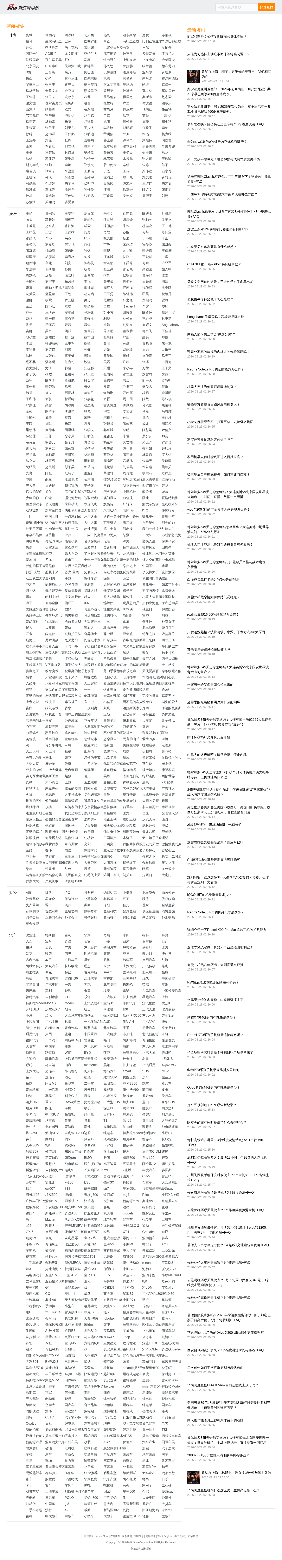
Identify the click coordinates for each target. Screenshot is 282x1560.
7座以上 (129, 1170)
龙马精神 (129, 553)
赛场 (106, 1207)
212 (67, 997)
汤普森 (89, 115)
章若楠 (108, 263)
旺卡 (29, 634)
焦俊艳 (167, 405)
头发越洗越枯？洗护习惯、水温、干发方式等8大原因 (226, 632)
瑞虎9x (31, 1238)
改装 (87, 1442)
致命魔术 (51, 671)
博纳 (87, 1361)
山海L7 (128, 1176)
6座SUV (71, 1275)
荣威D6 (128, 1331)
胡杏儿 (50, 442)
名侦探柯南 (92, 541)
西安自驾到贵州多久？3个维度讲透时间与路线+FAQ (225, 1350)
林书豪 (108, 109)
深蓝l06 (109, 1108)
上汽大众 (129, 966)
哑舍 (87, 325)
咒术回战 (51, 640)
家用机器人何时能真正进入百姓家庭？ (215, 457)
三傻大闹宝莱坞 (56, 652)
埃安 (106, 991)
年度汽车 (148, 1170)
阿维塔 (108, 1009)
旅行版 (89, 1114)
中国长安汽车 (171, 991)
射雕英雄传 (131, 831)
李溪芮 (70, 411)
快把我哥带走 (74, 510)
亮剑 (87, 844)
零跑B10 (90, 1331)
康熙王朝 (129, 819)
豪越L (88, 1127)
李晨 (29, 343)
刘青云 (50, 448)
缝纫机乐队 (170, 504)
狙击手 (70, 559)
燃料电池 (110, 1411)
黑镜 (145, 782)
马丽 (145, 411)
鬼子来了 (71, 677)
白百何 (167, 362)
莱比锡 (89, 47)
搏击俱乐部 (131, 658)
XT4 (126, 1232)
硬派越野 (32, 1448)
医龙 (126, 813)
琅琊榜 (70, 825)
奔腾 (165, 1232)
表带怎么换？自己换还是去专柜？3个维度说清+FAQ (225, 124)
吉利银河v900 (75, 1133)
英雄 (106, 776)
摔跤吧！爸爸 (94, 665)
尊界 (126, 953)
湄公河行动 (73, 498)
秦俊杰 (147, 386)
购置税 (50, 1479)
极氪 (48, 947)
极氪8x (108, 1368)
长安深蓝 (129, 1065)
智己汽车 (32, 1293)
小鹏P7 (167, 1133)
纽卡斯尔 (129, 35)
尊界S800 (130, 1083)
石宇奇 (167, 171)
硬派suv (167, 1188)
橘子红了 (129, 862)
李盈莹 (70, 171)
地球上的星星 (74, 714)
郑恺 (165, 337)
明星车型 (168, 1331)
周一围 (128, 399)
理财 (145, 905)
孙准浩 (128, 91)
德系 (145, 1479)
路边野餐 (90, 733)
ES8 (87, 1182)
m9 (105, 1170)
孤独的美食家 (55, 819)
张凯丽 (108, 337)
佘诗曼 (31, 442)
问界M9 (50, 1083)
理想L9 (70, 1176)
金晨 (29, 306)
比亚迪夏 (110, 1164)
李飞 (87, 281)
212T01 (89, 1256)
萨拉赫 (128, 66)
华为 (87, 935)
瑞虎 (48, 1015)
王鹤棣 (70, 232)
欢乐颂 (89, 831)
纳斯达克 (110, 892)
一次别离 (90, 708)
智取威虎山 (92, 498)
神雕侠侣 (32, 838)
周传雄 (128, 473)
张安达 (89, 196)
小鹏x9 (128, 1244)
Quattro (31, 1423)
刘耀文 (147, 325)
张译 (145, 362)
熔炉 (126, 652)
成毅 (87, 226)
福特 (145, 935)
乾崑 (126, 1510)
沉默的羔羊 (34, 695)
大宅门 (167, 875)
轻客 (165, 1238)
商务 (126, 1485)
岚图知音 (51, 1232)
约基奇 (50, 109)
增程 (106, 1423)
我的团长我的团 (134, 844)
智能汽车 (168, 1399)
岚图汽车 (148, 960)
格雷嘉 (50, 1120)
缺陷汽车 (148, 1417)
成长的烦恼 (73, 788)
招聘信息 (139, 1536)
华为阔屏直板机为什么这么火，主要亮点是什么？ (223, 1490)
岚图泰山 (110, 1083)
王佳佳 (167, 331)
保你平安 (168, 541)
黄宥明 (167, 380)
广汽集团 (51, 984)
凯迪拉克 (32, 972)
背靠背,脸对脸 (152, 733)
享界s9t (89, 1145)
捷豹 (165, 1021)
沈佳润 (147, 287)
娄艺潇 (128, 411)
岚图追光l (149, 1145)
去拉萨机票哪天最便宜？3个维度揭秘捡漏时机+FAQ (225, 1210)
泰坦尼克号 (53, 590)
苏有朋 (108, 331)
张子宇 (50, 128)
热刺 (106, 35)
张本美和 (129, 146)
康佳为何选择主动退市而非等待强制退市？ (218, 54)
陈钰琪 (167, 399)
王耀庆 (167, 250)
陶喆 (68, 331)
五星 (29, 1460)
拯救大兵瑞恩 (133, 683)
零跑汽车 (148, 997)
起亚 (68, 972)
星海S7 (128, 1293)
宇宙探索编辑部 (37, 553)
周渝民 (108, 461)
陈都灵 (89, 263)
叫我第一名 (53, 714)
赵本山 (89, 337)
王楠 (29, 152)
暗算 (145, 869)
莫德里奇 (168, 91)
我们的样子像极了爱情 (42, 566)
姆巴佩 (89, 72)
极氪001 (168, 1145)
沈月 (87, 232)
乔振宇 (128, 386)
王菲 (48, 436)
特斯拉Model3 (36, 1355)
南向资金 (168, 892)
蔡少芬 (147, 436)
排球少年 (110, 640)
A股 (28, 892)
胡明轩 (128, 128)
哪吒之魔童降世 (134, 479)
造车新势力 (92, 1423)
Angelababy (170, 325)
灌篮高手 (168, 634)
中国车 (50, 1046)
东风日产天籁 (171, 1361)
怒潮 (126, 535)
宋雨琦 (128, 244)
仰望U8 (50, 1151)
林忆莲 (31, 436)
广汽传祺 (148, 966)
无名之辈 (90, 510)
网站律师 (150, 1536)
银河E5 (70, 1331)
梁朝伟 (31, 430)
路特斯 (50, 1052)
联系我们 (127, 1536)
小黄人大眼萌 (152, 597)
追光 (29, 1349)
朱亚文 (108, 213)
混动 (68, 1077)
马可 (68, 386)
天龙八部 (148, 831)
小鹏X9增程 (170, 1195)
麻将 (68, 745)
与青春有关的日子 (39, 875)
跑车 (145, 1083)
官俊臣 (147, 244)
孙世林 (147, 91)
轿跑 (29, 1083)
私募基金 (110, 899)
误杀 (165, 491)
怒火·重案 (72, 572)
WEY (68, 1052)
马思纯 (167, 411)
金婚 (29, 850)
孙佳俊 (89, 189)
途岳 (165, 1355)
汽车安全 (110, 1417)
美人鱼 (31, 485)
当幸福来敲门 (36, 658)
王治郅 (31, 140)
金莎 (29, 411)
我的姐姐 (110, 566)
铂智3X (108, 1182)
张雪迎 (128, 374)
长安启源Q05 (55, 1207)
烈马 (68, 1009)
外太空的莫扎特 (153, 559)
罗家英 (167, 442)
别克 (29, 953)
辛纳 (126, 165)
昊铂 (106, 1065)
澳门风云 (110, 498)
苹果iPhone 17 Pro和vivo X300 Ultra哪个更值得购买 (225, 1332)
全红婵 (50, 183)
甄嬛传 (50, 825)
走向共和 (90, 819)
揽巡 (126, 1151)
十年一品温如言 (95, 559)
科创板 (89, 892)
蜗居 (68, 850)
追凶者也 (71, 733)
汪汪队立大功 (36, 578)
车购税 (31, 1250)
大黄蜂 (50, 627)
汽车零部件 (73, 1417)
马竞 (106, 41)
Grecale (148, 1232)
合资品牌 (90, 1405)
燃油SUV (52, 1133)
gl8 (67, 1504)
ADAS (127, 1436)
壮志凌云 (110, 627)
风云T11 (90, 1089)
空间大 (50, 1405)
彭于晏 (70, 467)
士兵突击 (110, 844)
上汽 (165, 997)
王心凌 (147, 318)
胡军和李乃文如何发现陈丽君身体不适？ (217, 36)
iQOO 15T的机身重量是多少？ (209, 895)
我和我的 (71, 485)
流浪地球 (71, 479)
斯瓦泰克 (32, 165)
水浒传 (128, 838)
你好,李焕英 (112, 479)
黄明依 (108, 134)
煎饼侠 (128, 498)
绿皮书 (50, 702)
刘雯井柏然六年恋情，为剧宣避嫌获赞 (215, 965)
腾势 (106, 960)
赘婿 (68, 763)
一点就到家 (73, 516)
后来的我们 (34, 491)
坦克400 (129, 1139)
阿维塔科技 (34, 966)
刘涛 (68, 349)
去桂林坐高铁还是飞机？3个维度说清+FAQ (218, 1297)
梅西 (29, 78)
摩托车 (70, 1485)
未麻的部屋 (111, 695)
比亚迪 (31, 935)
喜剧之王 (32, 671)
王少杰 (89, 128)
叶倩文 (167, 430)
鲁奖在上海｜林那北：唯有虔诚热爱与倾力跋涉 (236, 1472)
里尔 (145, 47)
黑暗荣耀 (71, 801)
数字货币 (90, 911)
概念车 (167, 1083)
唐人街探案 (150, 479)
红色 (68, 869)
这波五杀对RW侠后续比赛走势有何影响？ (218, 229)
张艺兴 (108, 269)
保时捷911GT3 (172, 1374)
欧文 (68, 109)
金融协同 (71, 911)
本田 (48, 960)
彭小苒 (108, 312)
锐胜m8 (109, 1201)
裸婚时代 (90, 850)
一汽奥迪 (32, 1300)
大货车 (31, 1046)
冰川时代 (110, 615)
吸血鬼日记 (131, 776)
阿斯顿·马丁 (73, 1040)
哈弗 (106, 966)
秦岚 (68, 417)
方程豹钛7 (169, 1120)
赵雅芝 (108, 436)
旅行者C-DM (151, 1151)
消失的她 (168, 522)
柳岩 (106, 411)
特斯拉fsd (149, 1133)
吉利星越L (33, 1281)
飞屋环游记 (92, 609)
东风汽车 (148, 991)
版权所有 (146, 1548)
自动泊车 (71, 1411)
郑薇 (48, 140)
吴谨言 (50, 325)
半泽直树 (168, 807)
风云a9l (31, 1133)
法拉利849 (33, 1337)
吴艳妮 (128, 196)
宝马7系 (90, 1238)
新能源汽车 (170, 1392)
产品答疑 (193, 1536)
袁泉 (87, 423)
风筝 (87, 869)
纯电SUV (110, 1077)
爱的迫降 (51, 801)
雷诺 (126, 991)
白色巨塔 (110, 813)
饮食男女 (110, 689)
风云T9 (89, 1139)
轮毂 (165, 1207)
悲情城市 (90, 739)
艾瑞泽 (50, 1071)
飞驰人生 (90, 491)
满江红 (128, 522)
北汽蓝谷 (168, 1009)
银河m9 (50, 1318)
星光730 (32, 1287)
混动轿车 (148, 1238)
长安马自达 (131, 1052)
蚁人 (29, 627)
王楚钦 (50, 152)
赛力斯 (147, 953)
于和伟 (31, 399)
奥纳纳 (128, 84)
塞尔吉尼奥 (53, 103)
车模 (29, 1454)
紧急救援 (129, 584)
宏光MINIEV (74, 1225)
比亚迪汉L (72, 1244)
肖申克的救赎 (133, 640)
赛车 (126, 1448)
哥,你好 (31, 559)
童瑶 (145, 417)
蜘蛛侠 (128, 609)
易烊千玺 (168, 312)
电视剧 (167, 745)
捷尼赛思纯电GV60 (137, 1312)
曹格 (29, 318)
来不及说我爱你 (134, 850)
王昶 (126, 171)
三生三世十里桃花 (78, 856)
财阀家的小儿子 (76, 807)
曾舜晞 (70, 399)
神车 (29, 1139)
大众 (29, 941)
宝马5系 (109, 1331)
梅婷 (87, 257)
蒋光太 (70, 84)
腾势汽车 (148, 1028)
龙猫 (48, 658)
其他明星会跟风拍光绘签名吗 (208, 649)
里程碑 (167, 1485)
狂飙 (68, 751)
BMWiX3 (51, 1361)
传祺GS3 (148, 1306)
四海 (48, 559)
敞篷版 (108, 1263)
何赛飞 (70, 244)
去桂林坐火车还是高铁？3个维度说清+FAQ (218, 1262)
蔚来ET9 (168, 1312)
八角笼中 (148, 522)
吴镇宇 (89, 448)
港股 (48, 892)
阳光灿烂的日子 (153, 683)
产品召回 (168, 1417)
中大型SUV (111, 1102)
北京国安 (32, 66)
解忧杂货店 (150, 504)
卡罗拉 (108, 1145)
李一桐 (50, 318)
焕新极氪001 (151, 1368)
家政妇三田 (92, 813)
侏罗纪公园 (111, 590)
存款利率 (32, 911)
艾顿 (145, 115)
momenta (91, 1065)
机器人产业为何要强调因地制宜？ (212, 387)
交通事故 (90, 1454)
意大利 (108, 1504)
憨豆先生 (51, 788)
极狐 (165, 972)
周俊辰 (128, 121)
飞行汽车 (90, 1417)
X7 (67, 1510)
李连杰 (89, 318)
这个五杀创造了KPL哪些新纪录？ (212, 1105)
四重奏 (128, 807)
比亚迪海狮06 (94, 1225)
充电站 (31, 1497)
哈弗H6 (31, 1102)
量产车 (89, 1491)
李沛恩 (89, 287)
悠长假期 (110, 807)
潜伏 (165, 825)
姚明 (106, 121)
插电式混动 (150, 1436)
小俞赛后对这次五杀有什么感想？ (212, 246)
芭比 (126, 627)
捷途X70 (168, 1293)
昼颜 (48, 813)
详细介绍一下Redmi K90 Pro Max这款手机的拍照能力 (226, 930)
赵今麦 (50, 226)
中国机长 (129, 491)
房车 (145, 1077)
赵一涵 (70, 337)
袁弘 (48, 399)
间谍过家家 (92, 640)
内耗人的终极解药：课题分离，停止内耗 (217, 754)
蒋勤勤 (128, 405)
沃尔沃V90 (131, 1089)
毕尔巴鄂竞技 (171, 41)
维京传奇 (129, 794)
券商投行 (110, 917)
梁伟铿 (147, 171)
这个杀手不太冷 (37, 646)
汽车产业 (148, 1442)
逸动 (145, 1225)
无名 (106, 541)
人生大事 (90, 522)
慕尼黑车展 (34, 1467)
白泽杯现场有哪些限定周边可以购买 (213, 859)
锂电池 (70, 1423)
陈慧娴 (147, 430)
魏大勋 (108, 238)
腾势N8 (128, 1108)
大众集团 (148, 1497)
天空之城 (148, 658)
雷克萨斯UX (74, 1312)
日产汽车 (51, 1040)
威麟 (87, 1510)
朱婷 (145, 165)
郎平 (165, 165)
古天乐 (31, 448)
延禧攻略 (129, 825)
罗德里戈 (32, 84)
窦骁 (87, 355)
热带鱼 (108, 745)
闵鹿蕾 (167, 140)
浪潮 (87, 714)
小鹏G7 (128, 1269)
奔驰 (165, 935)
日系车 (50, 1497)
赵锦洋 (50, 134)
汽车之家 (168, 1448)
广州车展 (71, 1442)
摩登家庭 (168, 770)
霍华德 (50, 115)
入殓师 (31, 683)
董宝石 (89, 331)
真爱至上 (168, 695)
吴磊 (106, 362)
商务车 (108, 1293)
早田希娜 (168, 146)
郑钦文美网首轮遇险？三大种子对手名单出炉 (220, 282)
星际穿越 (148, 646)
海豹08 (147, 1269)
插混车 (50, 1250)
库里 (126, 103)
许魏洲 (108, 393)
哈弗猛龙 (90, 1306)
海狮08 (108, 1281)
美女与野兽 (73, 597)
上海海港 (129, 60)
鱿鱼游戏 (110, 770)
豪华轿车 (32, 1089)
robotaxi (109, 1318)
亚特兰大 (90, 53)
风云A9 (147, 1096)
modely (128, 1213)
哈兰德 (147, 66)
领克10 (50, 1238)
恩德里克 (90, 91)
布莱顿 (167, 35)
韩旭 (126, 134)
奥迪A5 (147, 1201)
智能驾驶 (90, 1399)
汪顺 (106, 189)
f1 (124, 1497)
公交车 (31, 1182)
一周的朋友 (131, 559)
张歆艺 (128, 423)
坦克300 (32, 1108)
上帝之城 (32, 702)
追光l (87, 1281)
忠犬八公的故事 (134, 646)
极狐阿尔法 (73, 1269)
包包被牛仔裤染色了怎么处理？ (210, 299)
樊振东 (147, 152)
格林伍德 (32, 91)
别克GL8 (71, 1096)
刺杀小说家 (131, 516)
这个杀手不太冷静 (58, 522)
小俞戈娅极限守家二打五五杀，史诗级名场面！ (222, 422)
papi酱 (128, 250)
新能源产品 (111, 1355)
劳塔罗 (167, 72)
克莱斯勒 (168, 1028)
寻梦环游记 (53, 615)
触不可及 (168, 652)
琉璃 (126, 856)
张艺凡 (128, 269)
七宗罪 (89, 671)
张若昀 (70, 250)
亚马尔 (147, 72)
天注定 (147, 720)
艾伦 (165, 374)
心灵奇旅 (71, 584)
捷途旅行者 (92, 1102)
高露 (48, 405)
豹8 (125, 1009)
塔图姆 (70, 115)
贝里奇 (128, 97)
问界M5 (128, 1287)
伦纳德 (147, 109)
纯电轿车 (110, 1219)
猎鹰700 (129, 1157)
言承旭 (128, 461)
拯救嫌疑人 (131, 547)
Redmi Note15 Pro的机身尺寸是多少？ (215, 912)
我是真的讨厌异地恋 (118, 559)
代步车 (147, 1219)
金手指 (50, 535)
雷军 (48, 1392)
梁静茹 (167, 467)
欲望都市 (110, 788)
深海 (126, 541)
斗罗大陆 (90, 763)
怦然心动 (71, 658)
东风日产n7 (73, 1151)
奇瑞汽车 (51, 978)
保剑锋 (108, 220)
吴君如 (128, 442)
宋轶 (87, 417)
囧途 (145, 498)
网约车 (50, 1139)
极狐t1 (50, 1182)
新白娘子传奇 (152, 838)
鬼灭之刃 (71, 640)
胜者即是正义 (36, 862)
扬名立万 (90, 572)
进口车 (31, 1213)
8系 (144, 1281)
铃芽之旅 (148, 634)
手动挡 (50, 1306)
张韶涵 (70, 226)
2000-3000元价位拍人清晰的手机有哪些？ (218, 1455)
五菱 (106, 953)
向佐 (87, 244)
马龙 (165, 152)
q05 (28, 1225)
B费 (28, 72)
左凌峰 (70, 312)
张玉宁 (50, 84)
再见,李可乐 (54, 541)
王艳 (29, 213)
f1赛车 (30, 1331)
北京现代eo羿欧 (37, 1176)
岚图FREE (72, 1337)
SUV (145, 1071)
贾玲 (165, 300)
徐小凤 (70, 436)
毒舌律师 (110, 547)
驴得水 (128, 733)
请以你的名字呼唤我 (60, 689)
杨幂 (87, 269)
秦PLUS (129, 1349)
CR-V (146, 1176)
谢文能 (31, 103)
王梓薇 (31, 232)
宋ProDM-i (150, 1349)
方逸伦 (31, 1059)
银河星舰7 (110, 1139)
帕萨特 (128, 1145)
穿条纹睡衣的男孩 (175, 671)
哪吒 (29, 1065)
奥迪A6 (50, 1300)
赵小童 (31, 337)
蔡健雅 (108, 473)
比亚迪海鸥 (73, 1324)
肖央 (48, 393)
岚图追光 (129, 1077)
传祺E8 (108, 1287)
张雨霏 (167, 189)
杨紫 (48, 300)
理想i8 (50, 1225)
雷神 (145, 615)
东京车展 (110, 1460)
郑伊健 (108, 448)
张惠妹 (128, 454)
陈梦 (29, 159)
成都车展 (32, 1491)
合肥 (145, 1491)
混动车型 (148, 1275)
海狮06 (128, 1256)
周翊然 (89, 220)
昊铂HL (70, 1349)
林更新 (167, 318)
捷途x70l (51, 1368)
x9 (86, 1287)
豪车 (29, 1479)
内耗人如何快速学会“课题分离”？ (211, 334)
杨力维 (167, 134)
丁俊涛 (70, 196)
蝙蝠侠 (108, 603)
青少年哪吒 (53, 745)
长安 (87, 941)
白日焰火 (32, 733)
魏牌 (48, 953)
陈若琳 (128, 183)
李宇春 (31, 349)
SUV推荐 (52, 1331)
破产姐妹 (148, 770)
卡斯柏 (50, 269)
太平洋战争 (73, 794)
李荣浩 (50, 386)
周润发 (167, 423)
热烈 (29, 547)
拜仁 (29, 47)
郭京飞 (147, 331)
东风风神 (90, 1046)
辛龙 (48, 263)
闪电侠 (50, 634)
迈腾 (87, 1133)
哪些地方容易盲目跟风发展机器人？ (213, 404)
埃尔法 (31, 1127)
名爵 (145, 1059)
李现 (106, 250)
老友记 (167, 763)
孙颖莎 (108, 152)
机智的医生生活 (37, 801)
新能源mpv (131, 1201)
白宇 (29, 380)
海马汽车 (110, 1071)
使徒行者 (168, 510)
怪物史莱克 (111, 609)
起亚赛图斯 (92, 1213)
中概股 (128, 892)
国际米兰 (32, 53)
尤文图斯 (71, 53)
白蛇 (48, 498)
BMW (88, 1157)
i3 (85, 1349)
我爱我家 (51, 844)
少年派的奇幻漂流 (116, 665)
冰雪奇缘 (168, 590)
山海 (68, 1065)
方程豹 (108, 978)
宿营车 (89, 1368)
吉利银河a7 (170, 1380)
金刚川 (50, 578)
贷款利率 (51, 911)
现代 (145, 978)
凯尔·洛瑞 (33, 1028)
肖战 (106, 232)
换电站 (89, 1411)
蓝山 (145, 1102)
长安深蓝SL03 (113, 1349)
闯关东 (128, 875)
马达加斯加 (92, 615)
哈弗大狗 (168, 1281)
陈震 (106, 1392)
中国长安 (168, 978)
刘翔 (165, 196)
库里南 (167, 1213)
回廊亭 (167, 547)
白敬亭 (167, 349)
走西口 (147, 875)
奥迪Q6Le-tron (172, 1349)
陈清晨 (108, 177)
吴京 (48, 331)
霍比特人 (51, 609)
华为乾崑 (90, 1479)
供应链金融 (150, 911)
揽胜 (87, 1120)
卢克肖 (70, 91)
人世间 (50, 751)
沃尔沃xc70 (92, 1164)
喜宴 (48, 720)
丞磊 (48, 275)
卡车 (29, 1485)
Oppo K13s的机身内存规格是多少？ (213, 1087)
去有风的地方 (36, 757)
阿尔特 (89, 1071)
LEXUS (167, 1059)
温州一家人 (111, 875)
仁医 (145, 813)
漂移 (48, 1411)
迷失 (87, 776)
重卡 (48, 1102)
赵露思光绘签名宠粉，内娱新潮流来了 (215, 1000)
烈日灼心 (51, 733)
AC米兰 (51, 53)
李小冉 (128, 368)
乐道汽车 (71, 1028)
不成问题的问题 (115, 733)
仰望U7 (108, 1269)
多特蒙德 (148, 53)
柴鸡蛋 (108, 281)
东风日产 (90, 947)
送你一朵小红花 (115, 516)
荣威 (145, 984)
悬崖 (29, 869)
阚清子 (50, 411)
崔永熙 (89, 109)
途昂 (126, 1207)
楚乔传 (50, 856)
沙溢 (87, 362)
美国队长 (168, 597)
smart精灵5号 (152, 1386)
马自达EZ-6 (34, 1368)
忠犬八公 (71, 553)
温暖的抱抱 (111, 584)
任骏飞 (147, 128)
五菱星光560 (54, 1281)
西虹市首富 (150, 485)
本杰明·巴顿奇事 (154, 677)
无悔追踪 (110, 869)
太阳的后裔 (150, 801)
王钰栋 (31, 97)
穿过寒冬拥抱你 (115, 572)
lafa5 (107, 1491)
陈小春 (128, 448)
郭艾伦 (70, 146)
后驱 (48, 1423)
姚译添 (50, 250)
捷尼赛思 (168, 1040)
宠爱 (126, 578)
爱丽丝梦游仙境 (37, 609)
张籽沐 (89, 312)
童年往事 (71, 739)
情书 (29, 677)
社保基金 (32, 899)
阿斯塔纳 (129, 1040)
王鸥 (29, 423)
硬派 (145, 1300)
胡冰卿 (70, 405)
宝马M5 (70, 1343)
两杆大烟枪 (170, 658)
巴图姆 (167, 115)
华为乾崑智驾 (133, 1423)
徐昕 (29, 134)
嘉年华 (70, 726)
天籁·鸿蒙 (91, 1318)
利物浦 (50, 35)
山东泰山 (51, 66)
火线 (29, 794)
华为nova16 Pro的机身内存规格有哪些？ (217, 141)
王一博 (167, 226)
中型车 (70, 1516)
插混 (87, 1077)
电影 (29, 479)
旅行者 (128, 1096)
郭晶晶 (31, 183)
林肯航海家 (111, 1250)
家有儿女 (71, 844)
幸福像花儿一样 (56, 875)
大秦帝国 (90, 862)
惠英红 (89, 442)
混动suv (51, 1201)
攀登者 (147, 491)
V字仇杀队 (53, 665)
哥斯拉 (147, 621)
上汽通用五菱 (74, 1059)
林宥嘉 (50, 461)
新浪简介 (89, 1536)
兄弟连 (50, 794)
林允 (87, 411)
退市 (48, 905)
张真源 (31, 250)
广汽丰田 (71, 960)
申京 (106, 115)
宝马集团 (32, 984)
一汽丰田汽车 (152, 1355)
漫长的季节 (92, 757)
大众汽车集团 (74, 1015)
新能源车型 (53, 1213)
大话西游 (110, 652)
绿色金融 (32, 917)
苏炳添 (31, 202)
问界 (68, 953)
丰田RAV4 (52, 1312)
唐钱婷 (50, 196)
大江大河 (32, 751)
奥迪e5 (128, 1114)
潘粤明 (50, 362)
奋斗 (48, 850)
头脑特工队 (34, 615)
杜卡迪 (128, 1059)
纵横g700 (91, 1195)
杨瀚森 (50, 121)
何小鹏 (70, 1392)
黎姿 (165, 436)
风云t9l (108, 1256)
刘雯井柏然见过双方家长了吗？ (210, 439)
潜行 (68, 535)
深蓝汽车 (90, 1028)
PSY (87, 238)
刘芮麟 (128, 213)
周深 (165, 281)
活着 (145, 689)
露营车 (70, 1467)
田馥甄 (89, 461)
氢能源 (167, 1300)
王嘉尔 (89, 275)
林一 (29, 312)
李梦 (165, 128)
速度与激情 (150, 590)
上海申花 (148, 60)
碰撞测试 (148, 1411)
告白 (29, 708)
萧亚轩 (89, 473)
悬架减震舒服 (113, 1448)
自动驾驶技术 (113, 1436)
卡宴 (87, 991)
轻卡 (106, 1312)
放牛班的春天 (94, 652)
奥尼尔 (128, 109)
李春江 (50, 146)
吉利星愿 (71, 1238)
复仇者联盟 (73, 590)
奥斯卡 (147, 97)
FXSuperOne (152, 1324)
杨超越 (70, 281)
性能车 (89, 1151)
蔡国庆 (31, 257)
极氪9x (70, 1114)
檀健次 (147, 226)
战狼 (48, 479)
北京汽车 (110, 1028)
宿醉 (68, 609)
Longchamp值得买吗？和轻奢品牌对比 (215, 317)
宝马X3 (89, 1275)
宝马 (48, 941)
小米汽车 (51, 1089)
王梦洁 (89, 171)
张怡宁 (89, 159)
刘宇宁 (50, 281)
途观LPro (32, 1324)
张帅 (48, 165)
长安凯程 (90, 1059)
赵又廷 (50, 467)
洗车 (165, 1454)
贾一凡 (128, 177)
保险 (106, 905)
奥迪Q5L (129, 1188)
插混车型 (90, 1380)
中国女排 (51, 516)
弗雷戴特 (32, 115)
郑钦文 (89, 165)
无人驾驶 (32, 1399)
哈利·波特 (52, 597)
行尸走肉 (148, 776)
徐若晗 (70, 275)
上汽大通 (148, 1009)
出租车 (167, 1219)
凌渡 (145, 1374)
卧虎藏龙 (71, 720)
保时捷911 (110, 1015)
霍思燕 (89, 405)
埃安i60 (128, 1102)
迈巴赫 (31, 991)
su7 (106, 1188)
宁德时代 (71, 1479)
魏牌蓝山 (148, 1213)
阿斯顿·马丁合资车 (78, 1491)
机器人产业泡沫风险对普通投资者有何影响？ (220, 544)
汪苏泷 (128, 287)
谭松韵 (147, 275)
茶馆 (165, 733)
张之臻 (147, 159)
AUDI (107, 1021)
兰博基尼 (129, 978)
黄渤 (106, 343)
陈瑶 (68, 306)
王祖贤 (70, 454)
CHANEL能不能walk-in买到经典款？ (214, 264)
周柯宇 (70, 220)
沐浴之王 (90, 516)
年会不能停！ (36, 535)
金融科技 (110, 911)
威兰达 (167, 1077)
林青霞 (147, 454)
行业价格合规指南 (136, 1417)
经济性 (167, 1497)
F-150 (69, 1182)
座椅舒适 (90, 1448)
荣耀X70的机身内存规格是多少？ (211, 1017)
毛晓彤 (31, 417)
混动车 (128, 1219)
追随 (106, 714)
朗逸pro (70, 1157)
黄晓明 (147, 343)
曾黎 (106, 306)
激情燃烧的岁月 (173, 844)
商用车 (147, 1089)
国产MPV (52, 1355)
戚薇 (48, 417)
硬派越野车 (92, 1250)
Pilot (145, 1195)
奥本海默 (148, 627)
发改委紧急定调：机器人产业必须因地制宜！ (220, 947)
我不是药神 (131, 485)
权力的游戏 (34, 770)
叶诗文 (147, 189)
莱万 (68, 72)
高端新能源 (131, 1504)
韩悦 (48, 177)
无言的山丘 (131, 739)
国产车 (70, 1405)
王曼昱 (128, 152)
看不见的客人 (133, 702)
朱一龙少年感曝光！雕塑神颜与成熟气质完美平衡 (223, 159)
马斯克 (31, 1392)
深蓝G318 (149, 1343)
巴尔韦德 (90, 78)
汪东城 (108, 257)
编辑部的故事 (36, 844)
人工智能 (90, 683)
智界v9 (147, 1139)
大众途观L (169, 1182)
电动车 (50, 1399)
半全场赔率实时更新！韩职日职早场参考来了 (220, 1052)
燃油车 (50, 1077)
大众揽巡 (90, 1355)
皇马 (29, 41)
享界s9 (50, 1096)
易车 (48, 1454)
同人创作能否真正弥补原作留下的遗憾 (215, 1420)
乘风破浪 (71, 504)
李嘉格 (70, 257)
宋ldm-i (89, 1324)
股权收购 (168, 899)
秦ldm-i (70, 1293)
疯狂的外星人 (74, 491)
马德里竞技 (131, 41)
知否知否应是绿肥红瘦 (119, 825)
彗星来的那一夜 (37, 720)
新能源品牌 (131, 1318)
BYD (87, 1052)
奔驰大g (129, 1306)
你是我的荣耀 (113, 763)
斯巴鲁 (31, 1052)
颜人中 (167, 269)
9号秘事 (167, 782)
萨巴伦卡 (110, 165)
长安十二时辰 (171, 856)
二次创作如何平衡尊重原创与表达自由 (215, 1367)
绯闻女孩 (90, 788)
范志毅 (167, 97)
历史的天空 (150, 844)
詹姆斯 (70, 103)
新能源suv (72, 1287)
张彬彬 (70, 374)
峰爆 (165, 566)
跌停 (145, 899)
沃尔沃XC (52, 1009)
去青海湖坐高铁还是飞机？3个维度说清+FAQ (220, 1192)
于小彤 (147, 238)
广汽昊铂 (148, 1021)
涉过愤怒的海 (171, 535)
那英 (145, 337)
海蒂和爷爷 (73, 695)
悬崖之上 (129, 566)
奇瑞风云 (51, 1244)
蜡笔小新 (71, 541)
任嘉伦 (70, 362)
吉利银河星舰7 (172, 1225)
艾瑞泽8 (167, 1287)
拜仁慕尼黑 (53, 60)
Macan (50, 1219)
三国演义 (110, 838)
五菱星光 (129, 1164)
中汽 (29, 1015)
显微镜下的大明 (173, 757)
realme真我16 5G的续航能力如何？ (213, 614)
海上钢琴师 (34, 652)
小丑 (106, 621)
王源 (48, 232)
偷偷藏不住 (131, 763)
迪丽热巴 (110, 226)
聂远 (87, 386)
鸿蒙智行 (168, 1473)
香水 (68, 708)
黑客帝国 (71, 683)
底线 (126, 757)
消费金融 (168, 911)
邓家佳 (31, 405)
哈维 (145, 84)
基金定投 (148, 917)
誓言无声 (129, 869)
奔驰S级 (168, 1015)
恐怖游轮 (168, 714)
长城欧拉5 (91, 1176)
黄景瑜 (108, 355)
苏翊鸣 (50, 202)
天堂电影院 (53, 677)
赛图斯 (167, 1170)
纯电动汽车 (34, 1275)
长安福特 (110, 1059)
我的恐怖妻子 (74, 813)
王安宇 (70, 213)
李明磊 (70, 287)
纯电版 (147, 1405)
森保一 (167, 84)
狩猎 (29, 689)
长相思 (147, 751)
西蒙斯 (31, 109)
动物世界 (32, 510)
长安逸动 (110, 1380)
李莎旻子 (129, 306)
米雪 (126, 436)
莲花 (106, 1052)
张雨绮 (108, 374)
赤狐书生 (148, 584)
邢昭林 (70, 393)
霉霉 (29, 287)
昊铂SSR (91, 1269)
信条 (165, 578)
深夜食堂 (71, 819)
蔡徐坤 (31, 263)
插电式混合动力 (56, 1436)
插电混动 (148, 1423)
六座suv (109, 1306)
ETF (126, 899)
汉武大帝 (148, 819)
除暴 (106, 578)
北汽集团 (110, 984)
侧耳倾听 (90, 695)
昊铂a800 (91, 1497)
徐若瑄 (147, 467)
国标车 (167, 1405)
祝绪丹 (167, 294)
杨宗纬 (147, 473)
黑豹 (29, 597)
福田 (106, 1040)
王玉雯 (108, 294)
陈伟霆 (167, 232)
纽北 (145, 1460)
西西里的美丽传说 (116, 683)
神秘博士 (32, 788)
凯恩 (106, 78)
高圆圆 (147, 269)
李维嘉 (147, 250)
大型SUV (32, 1145)
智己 (68, 991)
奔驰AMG (169, 1065)
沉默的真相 (34, 831)
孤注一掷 (71, 529)
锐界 (106, 1232)
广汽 (68, 947)
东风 (29, 947)
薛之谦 (128, 300)
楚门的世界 (170, 646)
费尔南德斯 (170, 78)
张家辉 (70, 448)
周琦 (145, 121)
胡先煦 (89, 294)
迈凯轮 (167, 1052)
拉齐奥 (128, 53)
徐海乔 (89, 393)
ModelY (51, 1003)
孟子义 (167, 220)
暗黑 (165, 801)
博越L (69, 1195)
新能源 (147, 1392)
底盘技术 (71, 1436)
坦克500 (51, 1195)
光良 (29, 473)
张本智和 (110, 146)
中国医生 (148, 566)
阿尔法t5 (168, 1114)
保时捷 (147, 941)
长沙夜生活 (111, 553)
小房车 (50, 1386)
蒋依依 (147, 405)
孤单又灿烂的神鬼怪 (99, 801)
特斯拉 (50, 935)
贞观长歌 (51, 881)
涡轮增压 (90, 1436)
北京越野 (51, 1127)
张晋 (106, 399)
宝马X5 (108, 1003)
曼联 (145, 35)
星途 (87, 960)
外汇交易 (168, 917)
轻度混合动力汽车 (39, 1436)
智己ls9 (147, 1120)
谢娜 (29, 300)
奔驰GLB (32, 1009)
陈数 (145, 399)
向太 (29, 220)
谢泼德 (147, 103)
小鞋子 (108, 702)
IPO (67, 892)
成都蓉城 (168, 60)
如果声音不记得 (173, 584)
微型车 (147, 1244)
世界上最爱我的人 (78, 566)
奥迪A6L (71, 1213)
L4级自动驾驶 (75, 1429)
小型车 (70, 1306)
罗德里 (89, 66)
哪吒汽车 (51, 1059)
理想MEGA (73, 1263)
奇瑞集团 (148, 1040)
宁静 (106, 244)
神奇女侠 (168, 621)
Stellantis (52, 1028)
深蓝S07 (32, 1151)
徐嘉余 (128, 189)
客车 (48, 1485)
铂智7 (146, 1114)
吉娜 (29, 331)
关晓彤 (31, 281)
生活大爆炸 (53, 770)
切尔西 (89, 35)
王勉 (68, 294)
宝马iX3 (167, 1263)
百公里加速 (92, 1429)
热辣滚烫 (90, 529)
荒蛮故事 (32, 714)
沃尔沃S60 (131, 1263)
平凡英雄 (168, 553)
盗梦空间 (110, 646)
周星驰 (70, 430)
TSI (164, 1429)
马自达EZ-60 (93, 1337)
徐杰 (145, 134)
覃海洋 (50, 189)
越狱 (68, 776)
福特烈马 (148, 1207)
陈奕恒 (147, 312)
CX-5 (29, 1232)
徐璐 (48, 423)
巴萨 (68, 41)
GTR (106, 1324)
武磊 (87, 97)
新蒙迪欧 (51, 1157)
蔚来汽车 (90, 1219)
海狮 (68, 1108)
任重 (165, 386)
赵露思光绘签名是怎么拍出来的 (210, 684)
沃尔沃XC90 (74, 1219)
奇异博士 (90, 634)
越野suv (51, 1256)
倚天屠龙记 (53, 838)
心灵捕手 (129, 677)
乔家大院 (32, 881)
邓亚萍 (50, 159)
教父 (145, 652)
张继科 (70, 159)
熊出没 (128, 529)
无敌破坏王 (92, 621)
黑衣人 (89, 627)
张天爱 (89, 374)
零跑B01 (32, 1361)
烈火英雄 (110, 491)
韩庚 (126, 380)
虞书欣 (50, 213)
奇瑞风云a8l (170, 1306)
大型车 (108, 1516)
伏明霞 (89, 183)
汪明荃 (89, 436)
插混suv (32, 1164)
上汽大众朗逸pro (38, 1386)
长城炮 (167, 1139)
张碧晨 (108, 423)
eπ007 (50, 1188)
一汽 (68, 984)
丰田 (126, 935)
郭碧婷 (50, 220)
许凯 (126, 362)
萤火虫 (89, 1207)
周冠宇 (147, 196)
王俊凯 (31, 244)
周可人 (108, 287)
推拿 (165, 726)
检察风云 (148, 547)
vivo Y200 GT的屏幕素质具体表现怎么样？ (218, 509)
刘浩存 (128, 325)
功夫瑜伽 (51, 504)
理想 (87, 966)
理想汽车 (90, 953)
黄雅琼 (167, 177)
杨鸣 (68, 121)
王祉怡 (31, 177)
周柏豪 (50, 454)
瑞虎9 (69, 1170)
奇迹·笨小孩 (34, 522)
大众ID (167, 1003)
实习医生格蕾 (36, 776)
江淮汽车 (90, 978)
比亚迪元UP (93, 1374)
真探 (29, 782)
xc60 (126, 1386)
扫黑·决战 (33, 572)
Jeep (126, 1337)
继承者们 (129, 801)
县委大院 (32, 763)
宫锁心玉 (168, 850)
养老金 (50, 899)
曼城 (29, 35)
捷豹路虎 (32, 1207)
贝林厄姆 (110, 72)
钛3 (28, 1269)
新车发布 (148, 1473)
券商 (87, 905)
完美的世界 (150, 695)
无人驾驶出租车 (76, 1300)
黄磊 (126, 343)
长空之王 (51, 547)
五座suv (51, 1275)
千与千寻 (71, 646)
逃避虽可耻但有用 (39, 813)
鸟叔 (68, 238)
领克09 (108, 1361)
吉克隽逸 (110, 405)
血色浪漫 (168, 869)
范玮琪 (70, 473)
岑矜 (165, 306)
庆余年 (50, 763)
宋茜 (68, 325)
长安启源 (129, 997)
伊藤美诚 (148, 146)
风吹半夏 (110, 757)
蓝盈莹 (50, 294)
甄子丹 (70, 442)
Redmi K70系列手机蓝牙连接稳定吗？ (215, 1035)
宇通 (126, 1028)
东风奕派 (148, 1015)
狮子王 (128, 590)
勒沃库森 (51, 47)
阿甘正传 (168, 640)
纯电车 (108, 1133)
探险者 (128, 1182)
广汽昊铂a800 (152, 1293)
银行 (68, 905)
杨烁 (145, 393)
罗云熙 (70, 300)
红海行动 (168, 479)
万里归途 (110, 522)
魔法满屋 (168, 572)
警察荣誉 (148, 757)
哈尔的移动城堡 (134, 665)
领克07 (89, 1312)
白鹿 (165, 257)
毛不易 (31, 362)
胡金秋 (167, 121)
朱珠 (126, 226)
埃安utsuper (73, 1207)
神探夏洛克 (131, 782)
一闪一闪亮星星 (95, 535)
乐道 (87, 997)
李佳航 (31, 386)
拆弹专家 (90, 578)
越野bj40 (109, 1374)
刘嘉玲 (50, 244)
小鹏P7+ (129, 1300)
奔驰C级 (90, 1244)
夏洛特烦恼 (170, 498)
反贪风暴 (129, 572)
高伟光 (108, 380)
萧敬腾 (128, 331)
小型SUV (32, 1244)
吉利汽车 (32, 960)
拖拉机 (108, 1485)
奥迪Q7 (128, 1281)
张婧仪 (31, 238)
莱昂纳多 (110, 97)
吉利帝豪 (51, 997)
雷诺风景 (90, 1300)
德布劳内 (168, 66)
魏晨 (29, 393)
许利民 (128, 140)
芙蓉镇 (31, 739)
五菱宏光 (168, 1250)
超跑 (145, 1448)
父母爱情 (90, 825)
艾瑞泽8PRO (93, 1386)
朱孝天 (147, 461)
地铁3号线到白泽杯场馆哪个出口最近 (214, 824)
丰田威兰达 (53, 1374)
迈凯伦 (128, 984)
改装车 (128, 1454)
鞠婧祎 (89, 306)
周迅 (145, 349)
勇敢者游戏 (73, 621)
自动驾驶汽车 (113, 1176)
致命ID (147, 702)
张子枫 (31, 374)
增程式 (128, 1411)
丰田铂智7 (72, 1386)
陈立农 (31, 461)
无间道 (89, 658)
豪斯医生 (51, 776)
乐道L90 (148, 1157)
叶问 (29, 516)
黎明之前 (168, 862)
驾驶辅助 (129, 1399)
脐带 (48, 553)
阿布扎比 (129, 1479)
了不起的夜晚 (94, 553)
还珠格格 (32, 825)
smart (107, 972)
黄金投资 (32, 923)
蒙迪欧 (70, 1127)
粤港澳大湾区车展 (58, 1467)
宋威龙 (31, 226)
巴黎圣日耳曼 (113, 47)
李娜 (68, 165)
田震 (145, 294)
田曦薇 (128, 312)
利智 (106, 318)
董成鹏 (70, 380)
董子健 (70, 355)
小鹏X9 (70, 1089)
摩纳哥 (167, 47)
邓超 (126, 337)
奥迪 (68, 941)
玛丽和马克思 (55, 683)
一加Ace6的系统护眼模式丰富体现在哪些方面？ (222, 194)
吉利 (68, 935)
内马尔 (147, 78)
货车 (68, 1120)
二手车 (89, 1083)
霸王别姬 (148, 640)
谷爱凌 (70, 202)
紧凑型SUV (170, 1256)
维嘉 (165, 275)
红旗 (165, 960)
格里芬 (31, 121)
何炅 (106, 275)
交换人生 (148, 541)
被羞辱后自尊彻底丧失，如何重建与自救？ (218, 474)
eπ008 (166, 1244)
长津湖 (89, 479)
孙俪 (87, 349)
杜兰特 (108, 103)
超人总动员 (111, 597)
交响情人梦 (170, 813)
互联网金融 (53, 917)
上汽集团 (32, 1021)
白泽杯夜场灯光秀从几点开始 (208, 737)
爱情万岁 (148, 739)
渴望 (165, 838)
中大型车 (129, 1250)
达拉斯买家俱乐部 (136, 708)
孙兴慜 (108, 66)
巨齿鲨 (128, 634)
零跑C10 (129, 1238)
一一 (87, 689)
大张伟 (50, 355)
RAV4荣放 (72, 1102)
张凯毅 (167, 244)
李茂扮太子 (150, 572)
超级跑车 (71, 1281)
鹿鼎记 (167, 831)
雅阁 (106, 1157)
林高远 (108, 159)
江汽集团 (148, 1003)
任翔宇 (89, 177)
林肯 (68, 1021)
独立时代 (90, 745)
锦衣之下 (148, 856)
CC (47, 1293)
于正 (165, 238)
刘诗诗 (50, 349)
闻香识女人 (73, 665)
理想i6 (147, 1127)
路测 (165, 1411)
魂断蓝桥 (129, 695)
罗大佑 (167, 454)
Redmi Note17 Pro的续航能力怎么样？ (215, 369)
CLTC (49, 1417)
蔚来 (126, 941)
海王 (29, 603)
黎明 (126, 430)
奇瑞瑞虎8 (33, 1120)
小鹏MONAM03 (173, 1275)
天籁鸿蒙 (148, 1312)
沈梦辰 (31, 294)
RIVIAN (128, 1021)
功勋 (126, 751)
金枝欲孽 (148, 862)
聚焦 (106, 708)
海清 (48, 368)
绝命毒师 (71, 770)
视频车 (31, 1256)
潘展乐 (70, 189)
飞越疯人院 (34, 665)
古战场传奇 (150, 794)
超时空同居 (53, 510)
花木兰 (31, 584)
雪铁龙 (89, 1015)
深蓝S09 (129, 1275)
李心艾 (70, 318)
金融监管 (168, 905)
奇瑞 (106, 935)
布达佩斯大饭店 (56, 695)
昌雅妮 (31, 189)
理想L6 (50, 1164)
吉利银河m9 (54, 1170)
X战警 (127, 615)
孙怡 (126, 417)
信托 (126, 905)
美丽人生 (51, 646)
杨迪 (126, 238)
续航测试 (129, 1473)
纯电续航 (110, 1399)
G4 (47, 1287)
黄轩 (126, 355)
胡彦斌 (50, 257)
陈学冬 (50, 380)
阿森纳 (70, 35)
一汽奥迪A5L (93, 1021)
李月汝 (108, 128)
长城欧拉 (71, 966)
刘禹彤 (70, 128)
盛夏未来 (51, 572)
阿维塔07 (71, 1201)
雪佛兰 (89, 1040)
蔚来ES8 (90, 1188)
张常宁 (50, 171)
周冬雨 (128, 281)
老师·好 (128, 510)
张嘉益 (89, 399)
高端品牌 (148, 1361)
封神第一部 (53, 529)
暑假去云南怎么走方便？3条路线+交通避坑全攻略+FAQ (228, 1245)
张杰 (48, 374)
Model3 (70, 1003)
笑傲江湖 (71, 838)
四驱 (29, 1417)
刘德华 (50, 430)
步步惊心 (148, 850)
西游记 (167, 819)
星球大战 (90, 590)
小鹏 (106, 941)
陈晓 (29, 355)
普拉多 (147, 1182)
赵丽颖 (128, 349)
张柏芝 (147, 220)
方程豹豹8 (91, 1343)
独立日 (147, 609)
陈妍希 (147, 213)
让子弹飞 (168, 720)
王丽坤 (167, 417)
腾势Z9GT (52, 1337)
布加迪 (128, 1034)
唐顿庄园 (110, 782)
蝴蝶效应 (90, 677)
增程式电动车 (133, 1374)
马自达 (50, 1065)
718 (67, 1188)
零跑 (87, 984)
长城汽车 (110, 947)
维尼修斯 (129, 72)
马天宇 (167, 355)
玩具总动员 (131, 603)
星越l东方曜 (170, 1343)
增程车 (128, 1405)
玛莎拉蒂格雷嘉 (76, 1256)
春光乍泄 (110, 720)
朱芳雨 (31, 128)
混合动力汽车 (133, 1355)
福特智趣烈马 (152, 1188)
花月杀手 (168, 627)
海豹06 (108, 1225)
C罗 (48, 78)
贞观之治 (71, 862)
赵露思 (147, 374)
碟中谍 (108, 634)
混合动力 (148, 1429)
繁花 (68, 757)
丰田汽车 (129, 1003)
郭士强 (108, 140)
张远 (87, 250)
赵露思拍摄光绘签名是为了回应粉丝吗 (215, 842)
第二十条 (110, 529)
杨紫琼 (108, 442)
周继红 (147, 183)
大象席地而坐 (94, 726)
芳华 (165, 485)
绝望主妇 (148, 788)
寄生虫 (89, 702)
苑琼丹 (147, 442)
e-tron (146, 1263)
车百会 (70, 1454)
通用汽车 (32, 1034)
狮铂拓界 (168, 1164)
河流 (165, 739)
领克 (48, 972)
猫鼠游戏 (51, 708)
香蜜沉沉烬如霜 (95, 856)
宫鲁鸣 (89, 140)
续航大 (31, 1405)
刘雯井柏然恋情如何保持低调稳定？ (213, 597)
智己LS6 (168, 1176)
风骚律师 (32, 807)
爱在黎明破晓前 (134, 689)
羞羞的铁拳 (34, 504)
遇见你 (50, 566)
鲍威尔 (167, 103)
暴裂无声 (51, 726)
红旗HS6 (71, 978)
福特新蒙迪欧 (74, 1250)
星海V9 (108, 1244)
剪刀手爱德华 (113, 671)
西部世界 (168, 776)
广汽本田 (51, 1021)
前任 (48, 491)
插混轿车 (32, 1170)
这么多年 (71, 547)
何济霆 (70, 177)
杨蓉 (68, 423)
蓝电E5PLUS (74, 1232)
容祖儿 (31, 454)
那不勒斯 (110, 53)
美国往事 (168, 683)
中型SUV (52, 1114)
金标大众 (32, 1374)
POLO (69, 1497)
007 (87, 603)
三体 (48, 757)
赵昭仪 (50, 337)
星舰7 (146, 1380)
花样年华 (90, 720)
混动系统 (129, 1429)
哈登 (87, 103)
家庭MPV (52, 1380)
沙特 (48, 1510)
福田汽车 (32, 1040)
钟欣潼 (167, 448)
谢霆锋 (128, 220)
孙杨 (29, 196)
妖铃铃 (128, 504)
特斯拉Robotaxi (37, 1380)
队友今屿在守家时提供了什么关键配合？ (217, 1122)
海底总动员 (170, 603)
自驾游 (128, 1460)
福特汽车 (32, 997)
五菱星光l (110, 1343)
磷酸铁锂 (32, 1411)
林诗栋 (70, 152)
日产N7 (108, 1114)
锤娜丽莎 (51, 343)
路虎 (165, 966)
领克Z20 (148, 1250)
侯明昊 (128, 275)
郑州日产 (148, 1318)
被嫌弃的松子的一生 (79, 671)
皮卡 (165, 1089)
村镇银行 (90, 917)
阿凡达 (31, 590)
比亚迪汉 (32, 1318)
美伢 (87, 300)
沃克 (126, 115)
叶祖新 (167, 213)
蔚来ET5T (91, 1232)
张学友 (89, 430)
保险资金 (71, 899)
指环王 (70, 603)
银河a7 (108, 1195)
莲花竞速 (129, 1343)
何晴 (145, 263)
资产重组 (32, 905)
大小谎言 (51, 782)
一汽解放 (110, 1034)
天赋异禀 (168, 794)
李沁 (48, 238)
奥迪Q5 (70, 1368)
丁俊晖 (108, 196)
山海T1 (70, 1355)
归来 (145, 726)
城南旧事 (51, 739)
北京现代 (148, 972)
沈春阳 (167, 287)
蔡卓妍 (147, 448)
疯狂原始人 (53, 584)
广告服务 (115, 1536)
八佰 (106, 485)
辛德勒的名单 (94, 646)
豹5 (67, 1139)
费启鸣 (147, 300)
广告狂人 (168, 788)
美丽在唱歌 (131, 745)
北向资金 (148, 892)
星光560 (129, 1491)
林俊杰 (128, 318)
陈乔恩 (167, 473)
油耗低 (31, 1504)
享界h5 (31, 1114)
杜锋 (68, 140)
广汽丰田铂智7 (36, 1201)
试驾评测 (90, 1460)
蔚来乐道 (168, 1324)
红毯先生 (168, 529)
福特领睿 (129, 1380)
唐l (28, 1312)
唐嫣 (106, 349)
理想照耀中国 (55, 831)
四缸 (48, 1343)
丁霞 (106, 171)
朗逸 (48, 1108)
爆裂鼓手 (71, 702)
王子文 (167, 368)
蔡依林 (108, 454)
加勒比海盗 (150, 603)
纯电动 (147, 1399)
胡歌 (87, 343)
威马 (87, 1293)
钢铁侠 (128, 597)
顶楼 (48, 807)
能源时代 (90, 1504)
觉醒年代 (110, 751)
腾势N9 (70, 1145)
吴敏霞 (108, 183)
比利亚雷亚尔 (152, 41)
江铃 (165, 1034)
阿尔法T (168, 1108)
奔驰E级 (51, 1263)
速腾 (165, 1151)
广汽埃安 (110, 997)
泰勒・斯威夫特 (56, 287)
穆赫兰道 (148, 714)
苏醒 (126, 232)
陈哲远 (128, 294)
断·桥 (88, 566)
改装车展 (168, 1460)
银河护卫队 (73, 634)
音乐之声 (129, 671)
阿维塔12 (149, 1164)
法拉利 (147, 947)
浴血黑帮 (90, 782)
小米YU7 (110, 1096)
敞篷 (126, 1361)
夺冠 (68, 578)
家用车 (147, 1485)
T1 (105, 1120)
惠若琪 (31, 171)
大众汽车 (51, 966)
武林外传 (148, 825)
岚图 (48, 1034)
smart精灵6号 (133, 1368)
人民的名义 (73, 875)
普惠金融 (129, 911)
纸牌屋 (89, 770)
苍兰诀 (147, 763)
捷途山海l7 (53, 1269)
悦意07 (167, 1368)
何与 (145, 232)
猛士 (87, 1009)
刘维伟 (147, 140)
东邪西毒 (129, 720)
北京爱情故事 (113, 850)
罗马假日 (110, 658)
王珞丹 (50, 312)
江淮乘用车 (170, 1046)
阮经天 (31, 467)
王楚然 (147, 257)
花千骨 (31, 856)
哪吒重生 (148, 516)
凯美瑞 (108, 1213)
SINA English (164, 1536)
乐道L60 (51, 1176)
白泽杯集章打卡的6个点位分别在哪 (213, 579)
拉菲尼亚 (71, 78)
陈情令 (108, 856)
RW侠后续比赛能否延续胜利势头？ (213, 982)
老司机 (70, 1448)
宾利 (48, 991)
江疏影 (89, 368)
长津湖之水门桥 (153, 553)
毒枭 (106, 794)
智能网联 (110, 1429)
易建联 (89, 121)
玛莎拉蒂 (129, 947)
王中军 (70, 343)
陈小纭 (50, 306)
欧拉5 (127, 1120)
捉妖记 (50, 485)
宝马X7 (108, 1337)
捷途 (68, 1046)
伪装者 (50, 869)
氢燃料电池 (53, 1429)
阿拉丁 (167, 615)
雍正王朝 (110, 819)
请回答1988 (73, 881)
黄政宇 (70, 97)
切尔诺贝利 (92, 794)
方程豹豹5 (33, 1306)
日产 (165, 941)
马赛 (126, 47)
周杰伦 (31, 275)
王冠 (68, 782)
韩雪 (68, 368)
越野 (165, 1467)
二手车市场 (34, 1263)
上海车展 (51, 1491)
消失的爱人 (170, 702)
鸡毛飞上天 (92, 875)
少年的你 (32, 498)
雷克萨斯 (90, 972)
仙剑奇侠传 (111, 831)
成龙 (145, 423)
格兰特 (167, 109)
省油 (48, 1448)
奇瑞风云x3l (54, 1324)
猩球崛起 (51, 621)
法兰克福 (71, 47)
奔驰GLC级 (131, 1225)
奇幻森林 (32, 621)
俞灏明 (167, 393)
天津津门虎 (73, 66)
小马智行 (71, 1071)
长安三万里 (34, 529)
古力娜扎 (32, 368)
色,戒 (165, 689)
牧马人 (167, 1318)
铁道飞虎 (90, 504)
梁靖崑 (89, 152)
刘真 (68, 263)
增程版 (108, 1405)
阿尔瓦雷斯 (111, 84)
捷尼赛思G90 (152, 1256)
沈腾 (126, 257)
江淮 (165, 984)
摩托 (87, 1485)
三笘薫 (50, 72)
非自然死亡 (150, 807)
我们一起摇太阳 (153, 529)
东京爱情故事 (94, 807)
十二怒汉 (168, 665)
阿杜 (48, 473)
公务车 (147, 1337)
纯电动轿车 (170, 1127)
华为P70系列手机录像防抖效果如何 (213, 1070)
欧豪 (106, 386)
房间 (145, 708)
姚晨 (106, 325)
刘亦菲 (89, 213)
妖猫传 (108, 504)
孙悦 (68, 269)
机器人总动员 (74, 652)
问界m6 (70, 1380)
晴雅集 (89, 584)
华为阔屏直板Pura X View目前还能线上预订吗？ (222, 1385)
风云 (87, 1096)
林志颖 (89, 454)
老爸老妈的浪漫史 (136, 788)
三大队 (147, 535)
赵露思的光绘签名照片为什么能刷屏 (213, 702)
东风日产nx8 (112, 1300)
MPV (165, 1071)
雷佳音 (147, 355)
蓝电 (68, 1034)
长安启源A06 (93, 1170)
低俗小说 (110, 677)
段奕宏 (89, 380)
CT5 (106, 1275)
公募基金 (90, 899)
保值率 (128, 1442)
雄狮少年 (168, 516)
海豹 (126, 1046)
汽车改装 (148, 1454)
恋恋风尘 (110, 739)
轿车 (29, 1077)
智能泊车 (32, 1429)
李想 (87, 1392)
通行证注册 (180, 1536)
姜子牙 (89, 485)
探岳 (29, 1188)
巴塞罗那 (90, 41)
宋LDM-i (148, 1287)
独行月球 (71, 522)
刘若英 (128, 467)
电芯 (165, 1423)
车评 (106, 1442)
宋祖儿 (108, 417)
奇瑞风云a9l (170, 1201)
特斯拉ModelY (36, 1003)
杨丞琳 (70, 461)
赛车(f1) (51, 1473)
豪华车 (70, 1083)
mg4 (126, 1195)
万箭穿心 (129, 726)
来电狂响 (110, 510)
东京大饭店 (34, 819)
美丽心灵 (168, 677)
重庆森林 (71, 689)
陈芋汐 (70, 183)
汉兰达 (89, 1201)
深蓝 (29, 978)
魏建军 (128, 960)
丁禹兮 (128, 263)
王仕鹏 (70, 134)
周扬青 (147, 281)
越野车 (108, 1089)
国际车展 (168, 1442)
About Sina (102, 1536)
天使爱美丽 (150, 671)
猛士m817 (110, 1151)
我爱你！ (90, 547)
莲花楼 (167, 751)
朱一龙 (167, 343)
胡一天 (147, 380)
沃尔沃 (167, 953)
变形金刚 (51, 603)
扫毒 (145, 510)
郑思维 (147, 177)
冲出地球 (168, 559)
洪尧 (29, 325)
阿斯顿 (108, 1046)
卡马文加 (51, 91)
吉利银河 (129, 972)
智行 (68, 1399)
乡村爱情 (71, 831)
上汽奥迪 (148, 1331)
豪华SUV (168, 1102)
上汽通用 (148, 1065)
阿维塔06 (32, 1195)
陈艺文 (167, 183)
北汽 (165, 947)
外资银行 (71, 917)
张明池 (89, 134)
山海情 (89, 751)
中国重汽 (90, 1034)
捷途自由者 (92, 1263)
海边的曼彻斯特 (173, 708)
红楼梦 (89, 838)
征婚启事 (148, 745)
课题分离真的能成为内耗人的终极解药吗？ (218, 352)
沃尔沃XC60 (132, 1015)
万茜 (145, 368)
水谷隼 (128, 159)
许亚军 (167, 263)
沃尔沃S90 (170, 1269)
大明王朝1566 (55, 862)
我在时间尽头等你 (155, 578)
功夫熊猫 (71, 615)
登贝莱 (108, 91)
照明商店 (32, 541)
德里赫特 (90, 84)
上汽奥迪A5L (93, 1003)
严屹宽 (128, 393)
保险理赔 (129, 917)
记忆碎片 (129, 714)
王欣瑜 (167, 159)
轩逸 (165, 1157)
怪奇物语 (129, 770)
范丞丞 (108, 300)
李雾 (145, 306)
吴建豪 (167, 461)
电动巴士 (71, 1361)
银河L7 (167, 1337)
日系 (165, 1479)
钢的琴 (108, 726)
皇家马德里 (53, 41)
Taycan (108, 1386)
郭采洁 (89, 467)
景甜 (106, 368)
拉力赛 (70, 1460)
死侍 (68, 627)
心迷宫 (31, 726)
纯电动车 (71, 1164)
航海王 (31, 640)
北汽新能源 (150, 1034)
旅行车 (167, 1096)
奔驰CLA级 (73, 1374)
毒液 (126, 621)
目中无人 (110, 535)
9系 (47, 1145)
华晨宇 (31, 269)
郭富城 (108, 430)
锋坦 (29, 1343)
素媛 (145, 665)
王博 (29, 146)
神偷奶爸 (168, 609)
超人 (87, 597)
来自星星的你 (113, 801)
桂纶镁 (108, 467)
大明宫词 (110, 862)
